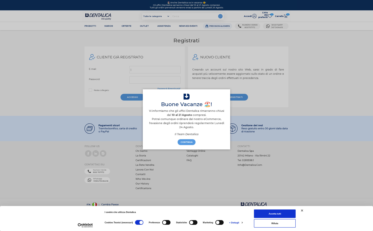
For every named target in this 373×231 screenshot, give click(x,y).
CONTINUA (187, 142)
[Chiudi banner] (302, 211)
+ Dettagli (234, 222)
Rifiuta (274, 223)
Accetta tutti (275, 213)
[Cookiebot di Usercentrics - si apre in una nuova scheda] (85, 225)
